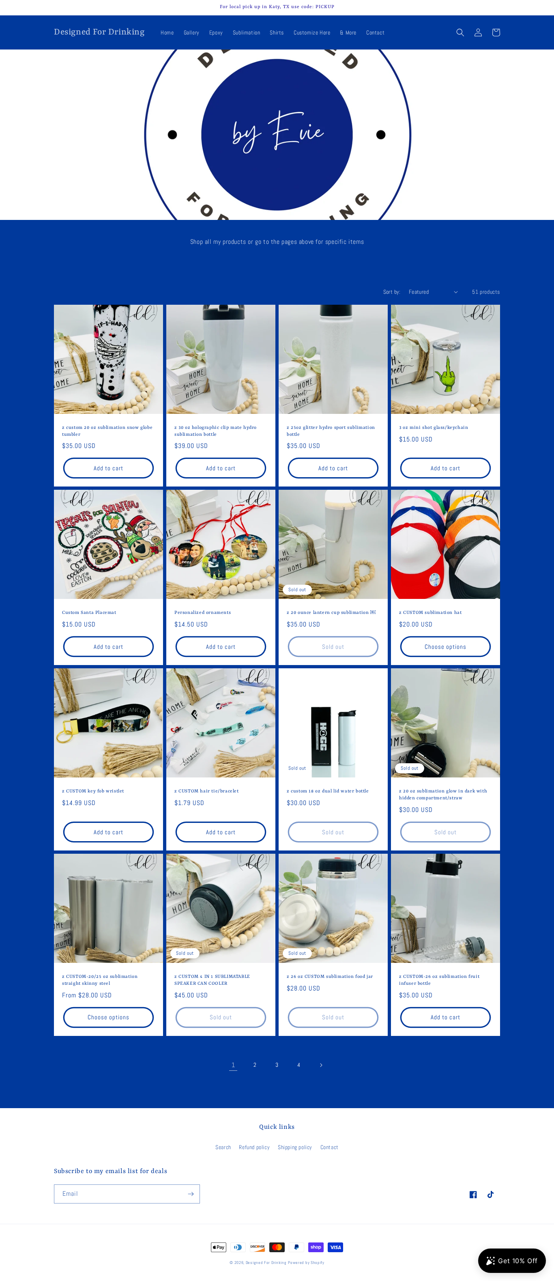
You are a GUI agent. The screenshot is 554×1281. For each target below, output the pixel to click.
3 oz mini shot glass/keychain (433, 428)
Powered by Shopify (306, 1262)
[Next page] (321, 1065)
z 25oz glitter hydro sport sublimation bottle (331, 431)
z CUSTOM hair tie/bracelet (206, 791)
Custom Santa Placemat (89, 613)
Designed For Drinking (266, 1262)
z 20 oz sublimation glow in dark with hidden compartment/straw (443, 795)
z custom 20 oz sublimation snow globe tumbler (107, 431)
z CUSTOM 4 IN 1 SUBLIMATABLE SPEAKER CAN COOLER (212, 980)
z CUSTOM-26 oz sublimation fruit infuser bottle (439, 980)
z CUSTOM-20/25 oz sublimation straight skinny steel (99, 980)
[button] (460, 32)
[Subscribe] (191, 1193)
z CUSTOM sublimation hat (430, 613)
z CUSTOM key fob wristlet (93, 791)
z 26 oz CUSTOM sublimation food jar (330, 977)
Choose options (445, 646)
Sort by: (392, 291)
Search (223, 1147)
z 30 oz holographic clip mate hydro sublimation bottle (215, 431)
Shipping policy (295, 1147)
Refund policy (254, 1147)
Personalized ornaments (202, 613)
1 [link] (233, 1065)
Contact (329, 1147)
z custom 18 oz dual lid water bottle (328, 791)
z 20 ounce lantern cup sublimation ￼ (331, 613)
